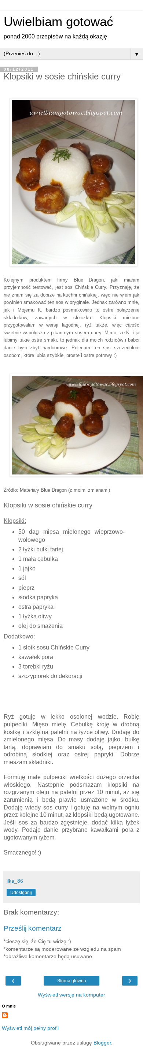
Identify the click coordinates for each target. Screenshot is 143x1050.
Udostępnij (21, 892)
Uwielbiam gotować (58, 22)
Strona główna (71, 980)
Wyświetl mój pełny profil (30, 1028)
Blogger (102, 1043)
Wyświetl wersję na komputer (71, 995)
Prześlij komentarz (33, 928)
